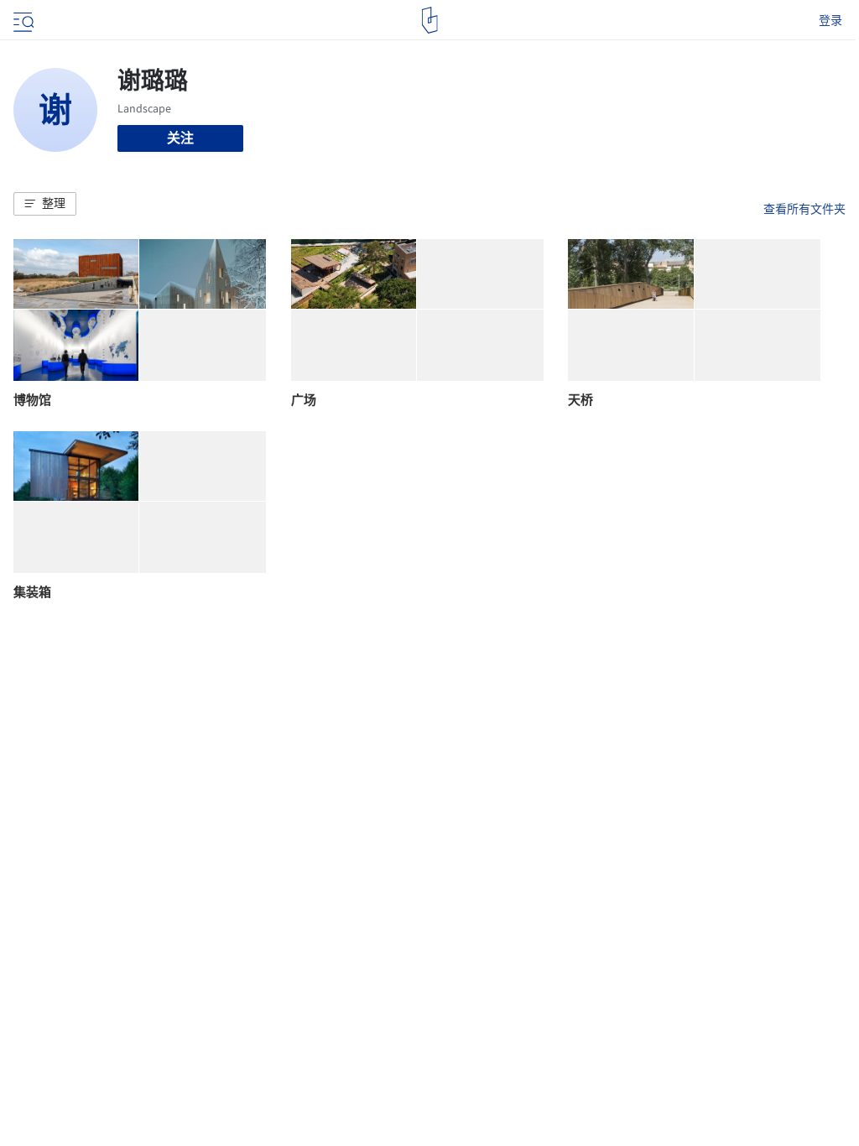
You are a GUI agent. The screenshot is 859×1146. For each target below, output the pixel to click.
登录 (830, 20)
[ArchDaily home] (430, 20)
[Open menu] (22, 20)
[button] (44, 204)
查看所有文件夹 (804, 209)
